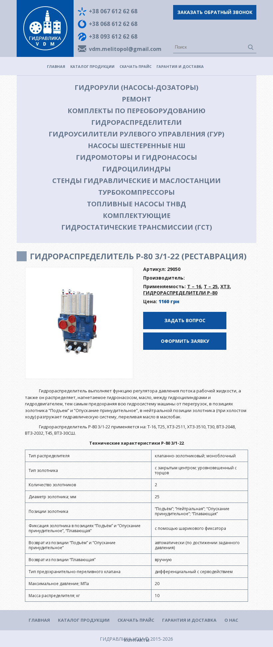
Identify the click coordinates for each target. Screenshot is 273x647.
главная (56, 66)
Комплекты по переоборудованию (136, 110)
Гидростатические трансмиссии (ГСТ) (136, 227)
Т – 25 (211, 286)
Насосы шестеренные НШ (136, 145)
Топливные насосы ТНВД (136, 203)
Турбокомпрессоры (136, 192)
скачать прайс (135, 66)
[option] (79, 323)
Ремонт (136, 99)
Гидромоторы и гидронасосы (136, 157)
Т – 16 (194, 286)
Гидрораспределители (136, 122)
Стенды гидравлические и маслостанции (136, 180)
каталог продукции (92, 66)
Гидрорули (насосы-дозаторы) (136, 87)
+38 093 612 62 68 (113, 36)
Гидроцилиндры (136, 168)
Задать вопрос (184, 320)
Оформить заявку (185, 341)
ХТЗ (225, 286)
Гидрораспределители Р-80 (180, 293)
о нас (231, 620)
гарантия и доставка (180, 66)
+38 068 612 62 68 (113, 24)
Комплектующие (136, 215)
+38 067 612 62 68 (113, 11)
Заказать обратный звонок (214, 12)
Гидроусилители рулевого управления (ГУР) (136, 133)
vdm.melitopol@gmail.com (125, 49)
